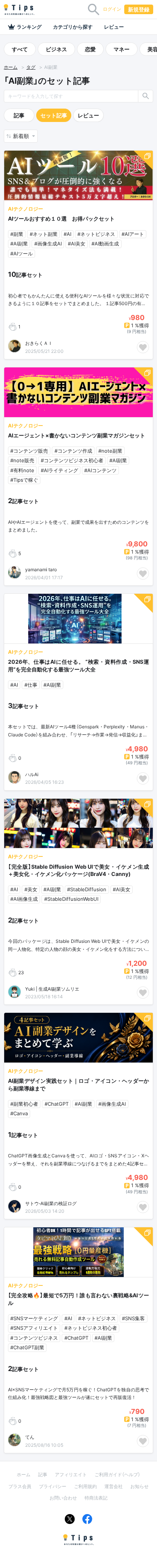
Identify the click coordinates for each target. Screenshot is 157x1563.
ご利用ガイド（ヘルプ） (117, 1474)
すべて (20, 49)
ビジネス (56, 49)
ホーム (11, 67)
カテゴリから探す (73, 27)
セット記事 (53, 115)
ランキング (29, 27)
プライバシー (52, 1486)
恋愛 (90, 49)
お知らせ (139, 1486)
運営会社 (113, 1486)
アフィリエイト (71, 1474)
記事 (19, 115)
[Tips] (19, 9)
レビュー (114, 27)
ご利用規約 (85, 1486)
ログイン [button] (112, 9)
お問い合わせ (63, 1498)
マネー (122, 49)
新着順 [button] (21, 136)
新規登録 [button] (138, 9)
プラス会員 (19, 1486)
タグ (30, 67)
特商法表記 (96, 1498)
